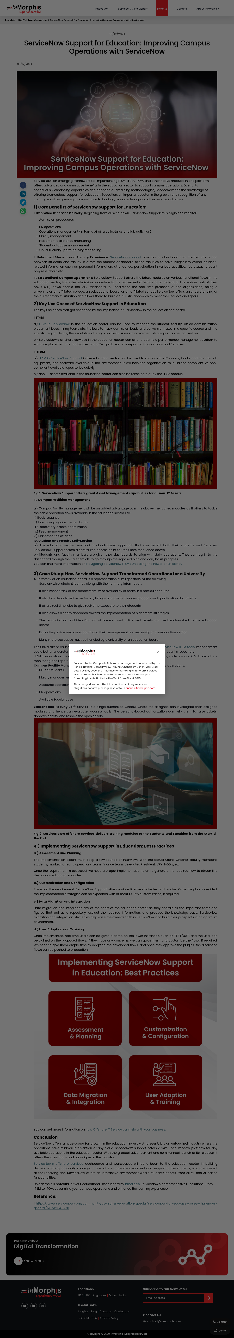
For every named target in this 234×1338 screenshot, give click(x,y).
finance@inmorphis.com (140, 688)
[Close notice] (157, 652)
